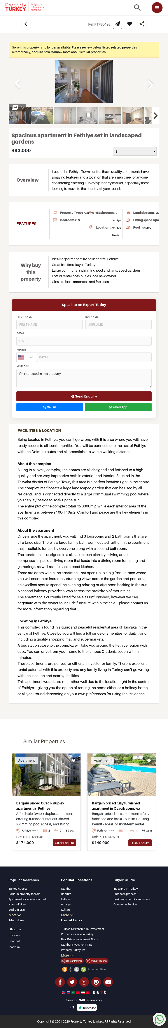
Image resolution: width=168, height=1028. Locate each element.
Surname (91, 316)
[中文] (78, 992)
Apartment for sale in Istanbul (27, 899)
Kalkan (65, 909)
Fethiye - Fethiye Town (117, 227)
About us (15, 929)
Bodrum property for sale (24, 894)
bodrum (14, 947)
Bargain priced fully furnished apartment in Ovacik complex (116, 806)
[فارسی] (83, 992)
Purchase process (125, 894)
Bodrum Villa (17, 909)
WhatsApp (119, 407)
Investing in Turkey (126, 888)
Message (22, 366)
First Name (24, 316)
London (14, 935)
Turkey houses (18, 888)
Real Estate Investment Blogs (79, 939)
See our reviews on (84, 1000)
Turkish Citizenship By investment (82, 929)
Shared (146, 227)
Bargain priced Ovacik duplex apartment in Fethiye (40, 806)
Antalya (66, 904)
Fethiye (65, 899)
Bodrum (66, 894)
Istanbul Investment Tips (76, 944)
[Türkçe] (88, 992)
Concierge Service (125, 904)
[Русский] (68, 992)
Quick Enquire (64, 843)
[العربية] (73, 992)
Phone (21, 349)
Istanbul (66, 888)
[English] (64, 992)
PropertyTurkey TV (73, 950)
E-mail (20, 333)
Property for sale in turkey (77, 934)
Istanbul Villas (17, 904)
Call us (51, 407)
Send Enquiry (85, 396)
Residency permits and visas (132, 899)
